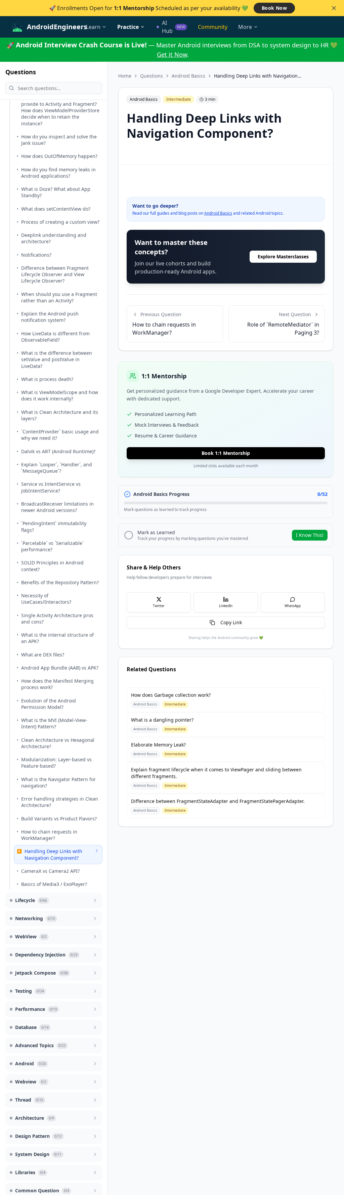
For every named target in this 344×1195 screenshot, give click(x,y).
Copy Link (231, 622)
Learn (93, 27)
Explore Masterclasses (283, 256)
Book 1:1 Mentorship (226, 453)
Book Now (274, 8)
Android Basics (188, 76)
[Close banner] (334, 8)
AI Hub (170, 27)
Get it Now (172, 54)
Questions (151, 76)
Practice (128, 27)
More (245, 27)
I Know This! (310, 535)
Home (124, 76)
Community (212, 27)
